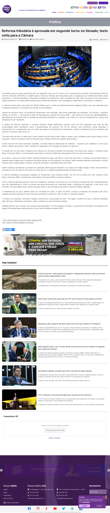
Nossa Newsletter (92, 3)
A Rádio (5, 489)
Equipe (5, 492)
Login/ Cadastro (103, 3)
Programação (7, 495)
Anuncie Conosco (8, 498)
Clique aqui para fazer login (55, 430)
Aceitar (84, 506)
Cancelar (99, 506)
